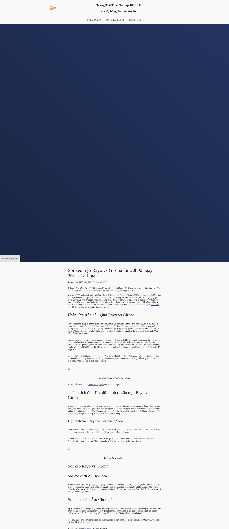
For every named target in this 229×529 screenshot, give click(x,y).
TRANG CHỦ (135, 20)
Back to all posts (11, 258)
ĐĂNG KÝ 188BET (115, 20)
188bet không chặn (96, 384)
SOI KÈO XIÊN (94, 20)
